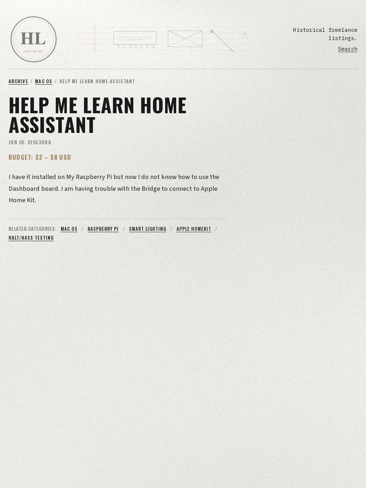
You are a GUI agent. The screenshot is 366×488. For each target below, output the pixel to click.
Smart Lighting (147, 228)
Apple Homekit (194, 228)
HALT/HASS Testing (31, 237)
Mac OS (44, 81)
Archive (18, 81)
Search (347, 48)
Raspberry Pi (103, 228)
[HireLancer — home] (34, 39)
